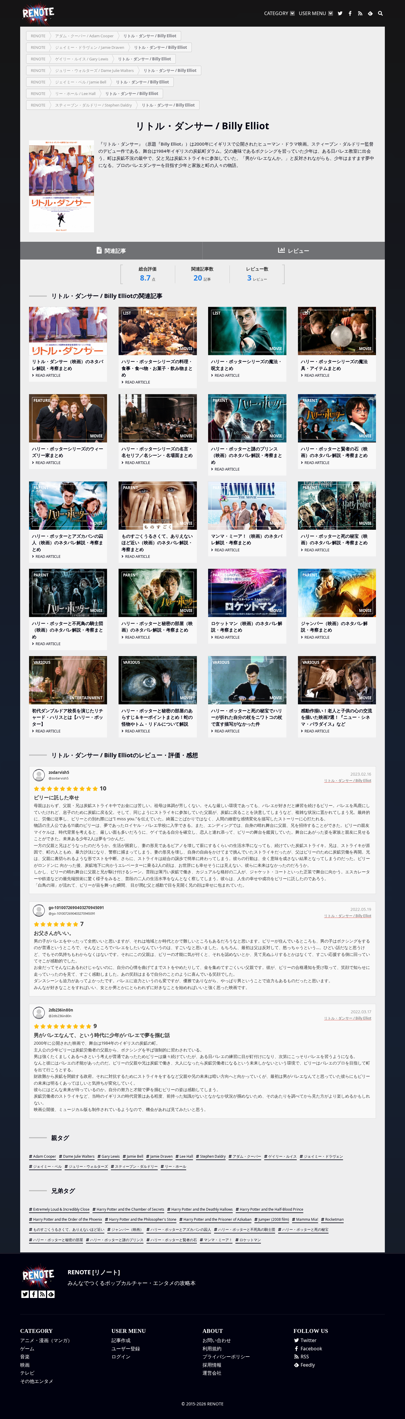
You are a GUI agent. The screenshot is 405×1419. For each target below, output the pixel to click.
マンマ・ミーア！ (218, 1239)
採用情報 (212, 1365)
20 (202, 274)
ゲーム (27, 1348)
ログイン (120, 1356)
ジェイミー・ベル (47, 1166)
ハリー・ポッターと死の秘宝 (305, 1229)
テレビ (27, 1373)
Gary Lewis (111, 1156)
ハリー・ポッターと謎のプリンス (116, 1239)
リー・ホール (175, 1166)
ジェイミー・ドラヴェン (323, 1156)
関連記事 (114, 250)
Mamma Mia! (307, 1219)
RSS (304, 1356)
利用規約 (212, 1348)
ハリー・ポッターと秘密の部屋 (58, 1239)
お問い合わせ (217, 1340)
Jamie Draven (161, 1156)
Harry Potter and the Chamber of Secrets (130, 1209)
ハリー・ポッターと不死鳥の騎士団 (246, 1229)
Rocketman (334, 1219)
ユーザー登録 (125, 1348)
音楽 (25, 1356)
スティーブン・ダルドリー (136, 1166)
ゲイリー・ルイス (282, 1156)
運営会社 (212, 1373)
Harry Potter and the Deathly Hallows (202, 1209)
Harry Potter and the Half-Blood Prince (271, 1209)
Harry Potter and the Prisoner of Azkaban (217, 1219)
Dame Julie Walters (79, 1156)
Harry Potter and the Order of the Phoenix (67, 1219)
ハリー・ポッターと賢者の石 (174, 1239)
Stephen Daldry (213, 1156)
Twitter (308, 1340)
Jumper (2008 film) (274, 1219)
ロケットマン (250, 1239)
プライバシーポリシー (226, 1356)
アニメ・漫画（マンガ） (46, 1340)
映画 (25, 1365)
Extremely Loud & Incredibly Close (61, 1209)
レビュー (297, 250)
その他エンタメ (36, 1381)
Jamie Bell (135, 1156)
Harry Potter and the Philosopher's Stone (142, 1219)
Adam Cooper (44, 1156)
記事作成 (120, 1340)
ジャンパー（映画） (127, 1229)
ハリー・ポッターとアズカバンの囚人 (181, 1229)
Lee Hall (186, 1156)
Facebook (310, 1348)
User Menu (312, 13)
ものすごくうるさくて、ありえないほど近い (68, 1229)
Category (276, 13)
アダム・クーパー (247, 1156)
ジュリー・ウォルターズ (88, 1166)
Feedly (307, 1365)
